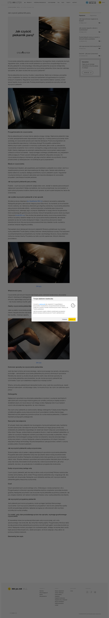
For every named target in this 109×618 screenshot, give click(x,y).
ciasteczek (42, 304)
